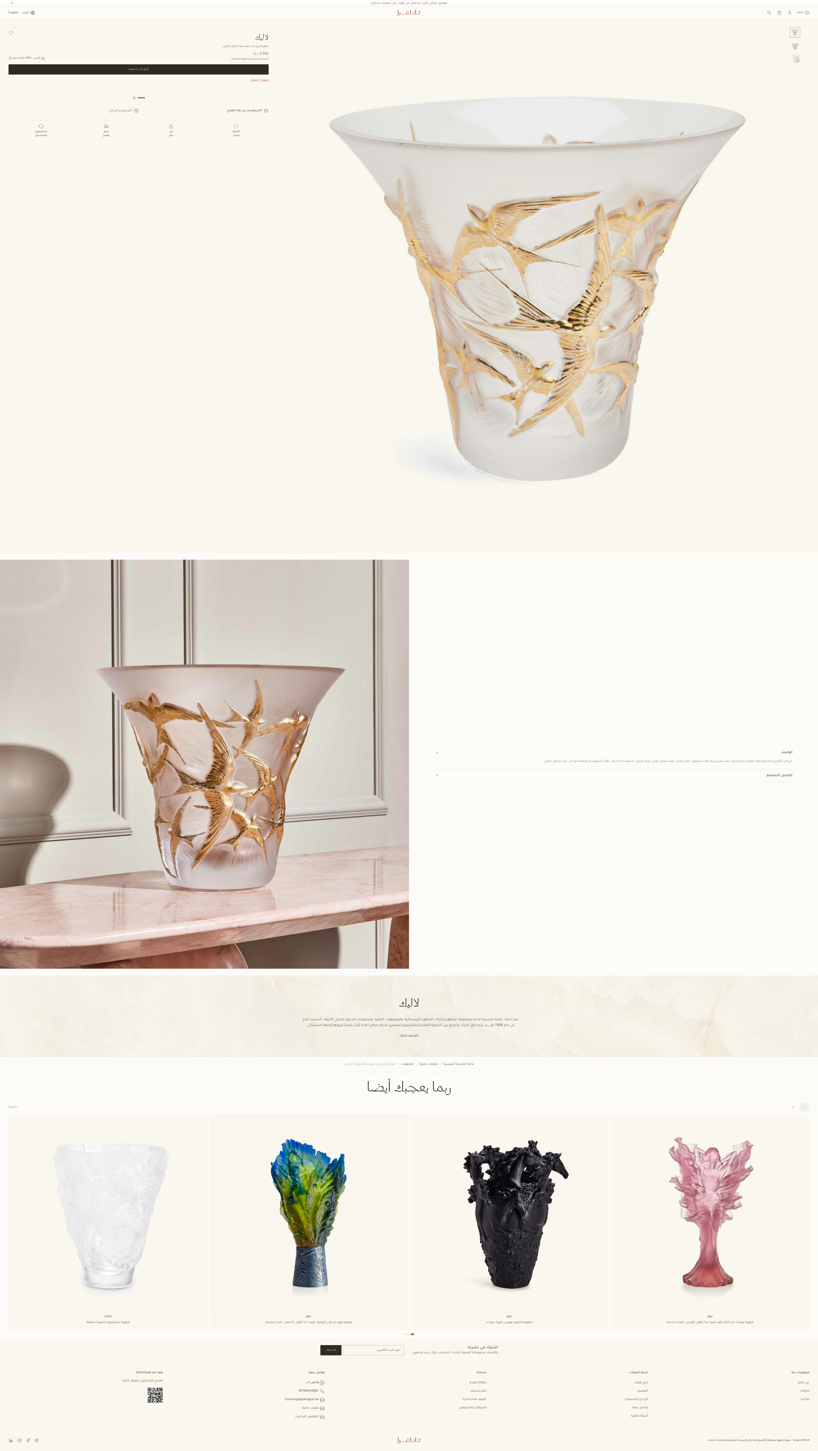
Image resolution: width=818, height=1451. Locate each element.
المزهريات (407, 1064)
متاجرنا (805, 1399)
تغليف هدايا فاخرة (474, 1399)
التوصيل (642, 1391)
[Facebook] (28, 1440)
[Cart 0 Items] (779, 12)
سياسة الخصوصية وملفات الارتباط (726, 1440)
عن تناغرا (803, 1383)
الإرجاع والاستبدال (636, 1399)
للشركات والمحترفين (472, 1407)
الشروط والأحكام (756, 1440)
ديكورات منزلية (428, 1064)
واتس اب (312, 1382)
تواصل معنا (640, 1407)
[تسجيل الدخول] (789, 12)
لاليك (262, 36)
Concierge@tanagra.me (302, 1399)
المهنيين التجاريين (307, 1416)
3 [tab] (405, 1334)
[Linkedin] (11, 1440)
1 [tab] (412, 1334)
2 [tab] (408, 1334)
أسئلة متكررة (639, 1416)
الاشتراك (331, 1350)
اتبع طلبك (641, 1383)
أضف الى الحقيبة (138, 69)
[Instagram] (36, 1440)
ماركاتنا (805, 1391)
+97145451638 (309, 1391)
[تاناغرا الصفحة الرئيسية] (409, 12)
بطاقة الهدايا (477, 1383)
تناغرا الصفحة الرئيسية (459, 1064)
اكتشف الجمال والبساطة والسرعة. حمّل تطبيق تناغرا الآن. (409, 3)
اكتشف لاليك (409, 1036)
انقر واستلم (478, 1391)
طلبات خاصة (310, 1408)
